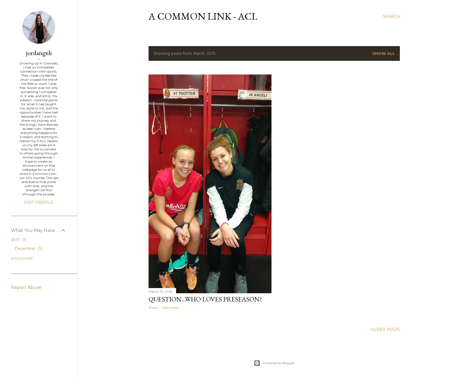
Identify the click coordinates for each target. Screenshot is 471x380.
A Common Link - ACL (203, 16)
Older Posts (385, 329)
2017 (18, 239)
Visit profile (38, 202)
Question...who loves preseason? (205, 299)
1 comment (170, 308)
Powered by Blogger (278, 363)
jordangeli (39, 53)
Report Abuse (26, 287)
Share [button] (153, 308)
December (28, 248)
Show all (383, 53)
